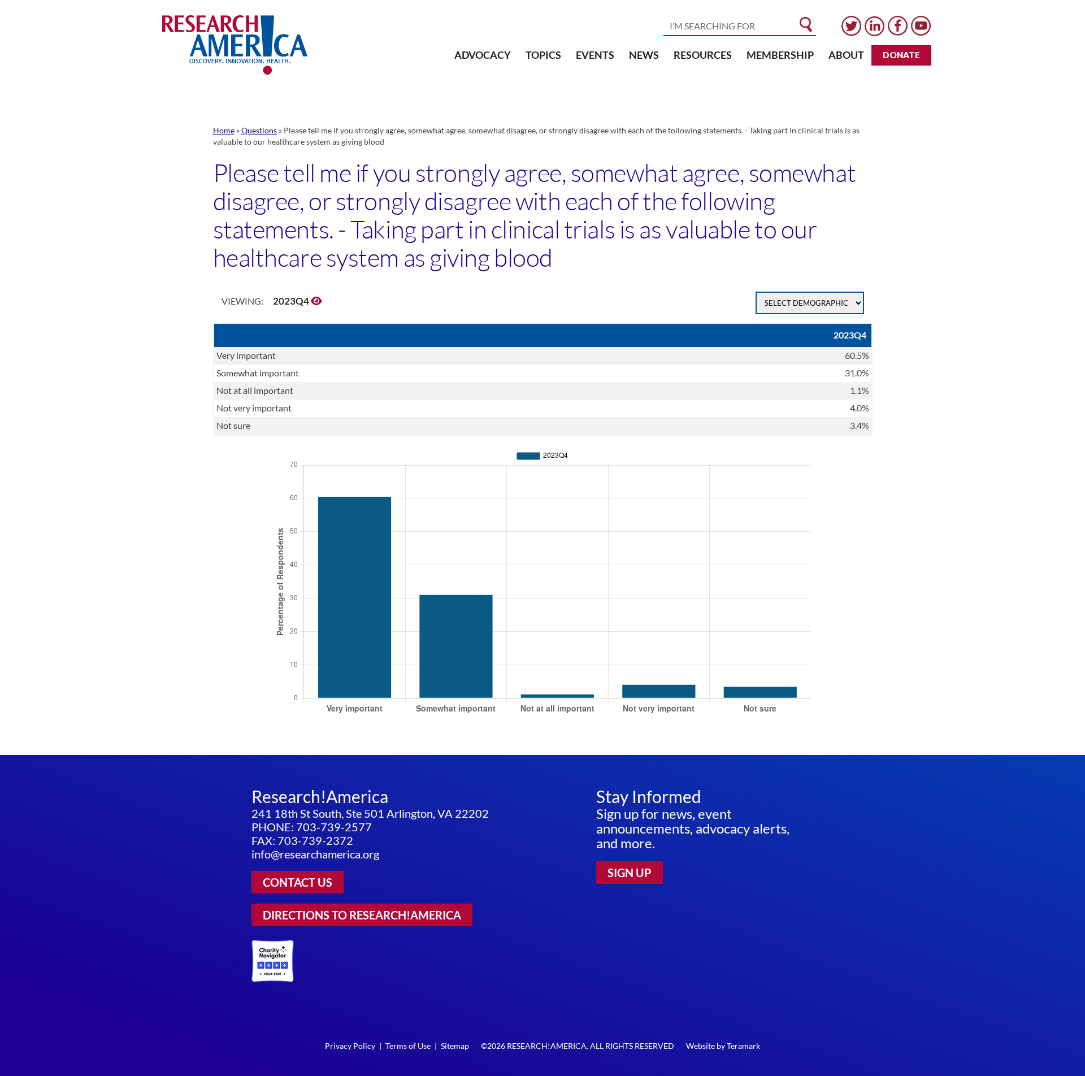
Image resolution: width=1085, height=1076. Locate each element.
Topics (543, 55)
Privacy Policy (350, 1046)
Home (224, 130)
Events (595, 55)
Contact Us (297, 882)
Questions (259, 130)
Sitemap (455, 1046)
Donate (901, 55)
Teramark (743, 1046)
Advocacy (482, 55)
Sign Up (629, 872)
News (644, 55)
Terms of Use (408, 1046)
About (846, 55)
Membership (780, 55)
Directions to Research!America (362, 915)
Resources (703, 55)
